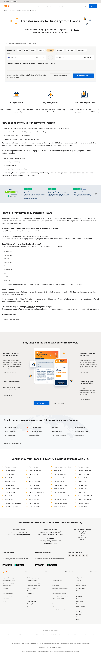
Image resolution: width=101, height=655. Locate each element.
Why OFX (39, 6)
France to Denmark (10, 492)
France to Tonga (83, 485)
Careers (78, 619)
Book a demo (93, 571)
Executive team (80, 617)
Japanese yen (10, 435)
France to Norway (34, 499)
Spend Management (8, 593)
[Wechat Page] (80, 555)
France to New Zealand (36, 496)
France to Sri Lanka (59, 507)
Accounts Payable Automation (10, 596)
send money (54, 239)
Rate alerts (30, 590)
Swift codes (30, 596)
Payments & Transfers (8, 583)
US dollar (79, 435)
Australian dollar (11, 427)
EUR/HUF (30, 307)
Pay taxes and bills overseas (59, 593)
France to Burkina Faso (12, 478)
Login (26, 571)
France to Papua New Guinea (62, 467)
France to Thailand (83, 478)
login (30, 132)
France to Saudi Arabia (60, 485)
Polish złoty (80, 427)
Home (5, 10)
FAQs (46, 571)
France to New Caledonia (36, 492)
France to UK (82, 492)
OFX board (79, 614)
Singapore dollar (81, 431)
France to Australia (10, 467)
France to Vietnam (83, 507)
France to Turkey (83, 488)
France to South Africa (60, 499)
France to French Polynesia (13, 503)
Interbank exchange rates (33, 583)
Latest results (79, 601)
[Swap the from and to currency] (50, 57)
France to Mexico (34, 485)
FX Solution (5, 588)
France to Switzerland (84, 470)
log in (42, 75)
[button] (19, 50)
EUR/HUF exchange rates (11, 319)
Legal (77, 583)
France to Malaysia (34, 481)
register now (42, 239)
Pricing (4, 601)
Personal (14, 1)
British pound (10, 431)
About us (78, 580)
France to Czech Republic (12, 488)
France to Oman (34, 503)
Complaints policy (80, 588)
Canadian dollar (35, 427)
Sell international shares (58, 598)
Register (92, 6)
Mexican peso (36, 435)
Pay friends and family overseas (60, 588)
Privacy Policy (80, 590)
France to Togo (82, 481)
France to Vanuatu (83, 503)
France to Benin (9, 474)
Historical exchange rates (33, 585)
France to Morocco (35, 488)
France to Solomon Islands (61, 496)
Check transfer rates (32, 588)
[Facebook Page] (69, 555)
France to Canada (10, 481)
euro (56, 427)
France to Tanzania (83, 474)
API (53, 606)
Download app (55, 585)
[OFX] (6, 6)
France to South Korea (60, 503)
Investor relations (80, 606)
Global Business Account (9, 580)
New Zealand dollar (61, 435)
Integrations (6, 598)
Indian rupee (57, 431)
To (56, 53)
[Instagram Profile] (87, 555)
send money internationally (36, 309)
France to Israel (33, 474)
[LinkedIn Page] (73, 555)
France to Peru (57, 470)
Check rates (60, 6)
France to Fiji (9, 499)
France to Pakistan (34, 507)
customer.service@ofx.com (19, 534)
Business (6, 1)
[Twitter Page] (76, 555)
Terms (78, 651)
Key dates (78, 604)
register (37, 75)
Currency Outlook (31, 604)
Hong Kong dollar (35, 431)
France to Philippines (59, 474)
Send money (12, 10)
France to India (33, 467)
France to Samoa (58, 481)
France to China (9, 485)
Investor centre (80, 598)
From (8, 53)
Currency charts (31, 593)
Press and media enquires (58, 609)
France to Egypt (9, 496)
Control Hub (6, 590)
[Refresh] (6, 43)
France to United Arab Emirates (87, 496)
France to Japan (34, 478)
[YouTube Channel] (83, 555)
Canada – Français (81, 585)
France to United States (85, 499)
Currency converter (32, 580)
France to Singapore (59, 492)
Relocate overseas (56, 590)
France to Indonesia (35, 470)
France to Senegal (58, 488)
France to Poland (58, 478)
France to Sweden (83, 467)
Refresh (34, 43)
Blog (28, 606)
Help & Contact (69, 571)
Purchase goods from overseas (60, 596)
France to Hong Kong (11, 507)
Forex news (30, 609)
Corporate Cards (7, 585)
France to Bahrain (10, 470)
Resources (49, 6)
